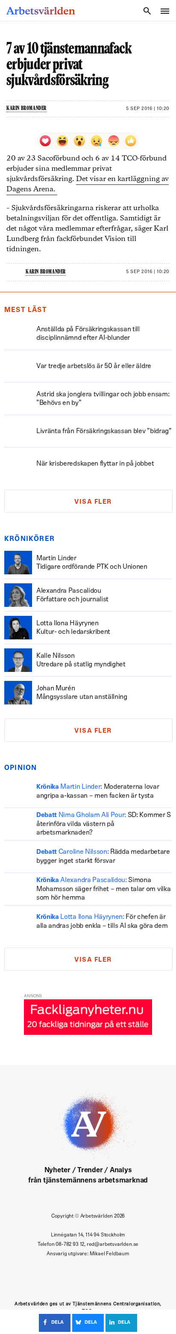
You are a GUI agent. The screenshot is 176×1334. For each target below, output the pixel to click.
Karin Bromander (26, 108)
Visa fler (93, 502)
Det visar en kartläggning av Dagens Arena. (87, 184)
